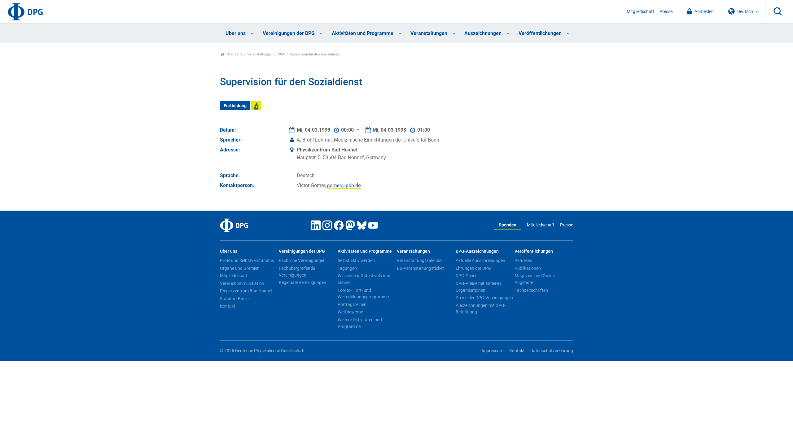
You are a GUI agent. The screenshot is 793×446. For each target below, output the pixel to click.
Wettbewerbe (350, 311)
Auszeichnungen (483, 33)
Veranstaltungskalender (420, 260)
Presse (666, 11)
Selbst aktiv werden (356, 260)
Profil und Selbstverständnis (247, 260)
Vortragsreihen (352, 304)
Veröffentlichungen (540, 33)
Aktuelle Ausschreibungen (480, 260)
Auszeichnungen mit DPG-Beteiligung (481, 309)
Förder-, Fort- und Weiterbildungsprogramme (363, 294)
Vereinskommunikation (242, 283)
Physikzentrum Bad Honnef (246, 290)
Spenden (507, 225)
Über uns (236, 33)
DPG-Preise (466, 275)
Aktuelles (523, 260)
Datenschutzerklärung (551, 350)
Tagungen (347, 268)
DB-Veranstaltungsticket (420, 268)
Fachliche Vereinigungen (302, 260)
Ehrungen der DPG (473, 268)
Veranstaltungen (428, 33)
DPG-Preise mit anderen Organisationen (478, 287)
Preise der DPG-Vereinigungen (484, 297)
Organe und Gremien (240, 268)
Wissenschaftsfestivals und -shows (365, 279)
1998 (281, 54)
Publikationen (528, 268)
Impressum (492, 350)
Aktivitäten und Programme (362, 33)
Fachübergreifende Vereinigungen (297, 272)
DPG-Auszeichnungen (477, 251)
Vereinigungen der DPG (289, 33)
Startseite (234, 54)
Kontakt (227, 306)
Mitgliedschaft (640, 11)
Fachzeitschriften (531, 290)
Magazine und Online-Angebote (535, 279)
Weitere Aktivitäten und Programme (360, 323)
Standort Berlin (234, 298)
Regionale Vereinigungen (302, 282)
